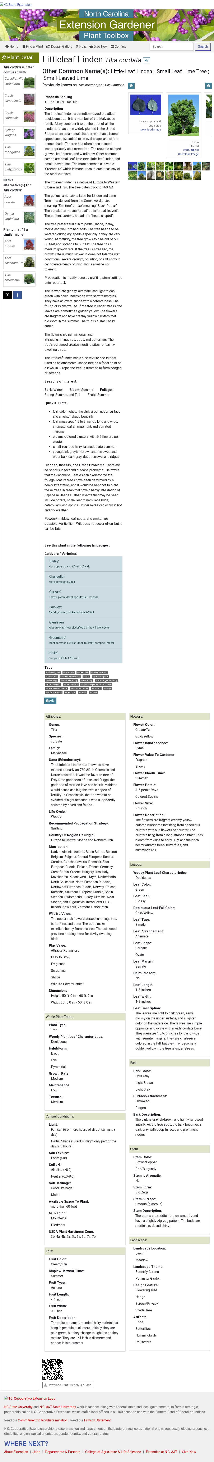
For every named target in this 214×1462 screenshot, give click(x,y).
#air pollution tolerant (70, 676)
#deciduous (68, 672)
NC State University (18, 1407)
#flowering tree (53, 672)
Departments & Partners (62, 1452)
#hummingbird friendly (106, 680)
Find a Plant (34, 47)
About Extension (16, 1452)
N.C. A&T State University (57, 1407)
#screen (82, 692)
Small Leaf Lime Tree (182, 71)
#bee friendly (86, 680)
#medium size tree (79, 688)
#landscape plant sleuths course (96, 684)
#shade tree (51, 676)
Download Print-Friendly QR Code (69, 1385)
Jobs (36, 1452)
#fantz (86, 676)
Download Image (150, 129)
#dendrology (51, 680)
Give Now (100, 47)
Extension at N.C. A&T (161, 1452)
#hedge (107, 688)
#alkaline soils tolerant (57, 688)
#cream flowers (71, 684)
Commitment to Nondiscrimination (43, 1420)
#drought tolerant (99, 672)
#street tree (82, 672)
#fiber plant (70, 692)
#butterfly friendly (69, 680)
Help (82, 47)
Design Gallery (61, 47)
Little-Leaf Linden (131, 71)
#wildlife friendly (54, 692)
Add (51, 700)
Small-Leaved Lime (65, 78)
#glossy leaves (53, 684)
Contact (120, 47)
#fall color (96, 688)
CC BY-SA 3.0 (191, 150)
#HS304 (93, 692)
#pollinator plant (100, 676)
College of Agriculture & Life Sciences (113, 1452)
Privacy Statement (97, 1420)
